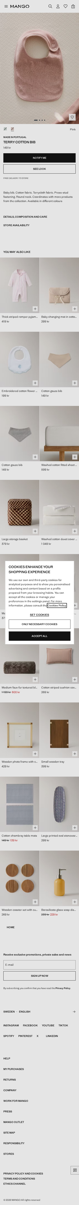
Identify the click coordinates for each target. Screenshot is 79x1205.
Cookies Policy (56, 605)
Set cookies (39, 615)
